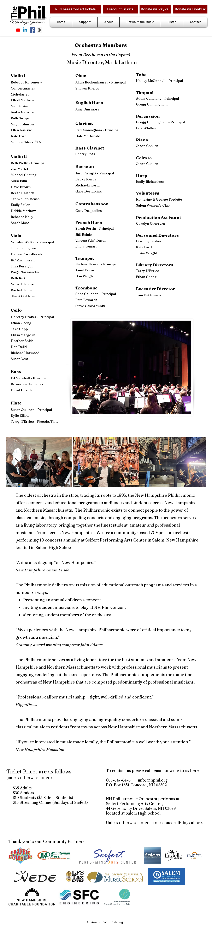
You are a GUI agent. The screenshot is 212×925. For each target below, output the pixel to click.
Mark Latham (121, 62)
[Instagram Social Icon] (39, 30)
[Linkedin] (25, 30)
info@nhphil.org (152, 780)
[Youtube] (18, 30)
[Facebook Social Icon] (32, 30)
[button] (84, 22)
